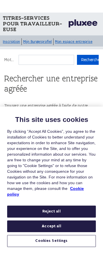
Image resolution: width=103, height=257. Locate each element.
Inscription (11, 41)
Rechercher (90, 59)
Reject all (51, 211)
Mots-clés (10, 59)
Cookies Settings (51, 240)
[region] (51, 182)
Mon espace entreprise (73, 41)
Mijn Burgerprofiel (37, 41)
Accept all (51, 226)
